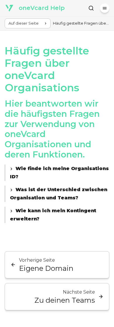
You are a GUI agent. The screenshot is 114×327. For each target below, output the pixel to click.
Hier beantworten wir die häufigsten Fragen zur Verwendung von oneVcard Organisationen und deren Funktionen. (52, 129)
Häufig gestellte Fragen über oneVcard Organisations (47, 69)
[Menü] (104, 8)
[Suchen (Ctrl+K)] (91, 8)
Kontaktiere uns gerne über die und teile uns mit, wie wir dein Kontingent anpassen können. (59, 215)
